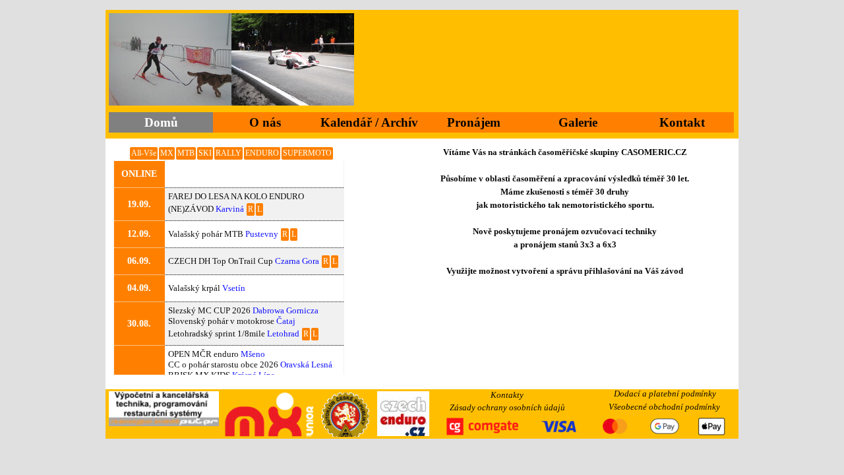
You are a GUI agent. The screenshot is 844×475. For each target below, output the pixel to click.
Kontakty (507, 395)
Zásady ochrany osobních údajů (507, 407)
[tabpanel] (565, 225)
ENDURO (262, 153)
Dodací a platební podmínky (665, 393)
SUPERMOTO (307, 153)
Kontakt (682, 122)
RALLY (228, 153)
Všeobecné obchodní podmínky (664, 407)
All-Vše (143, 153)
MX (166, 153)
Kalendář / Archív (369, 122)
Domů (161, 122)
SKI (205, 153)
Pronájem (473, 122)
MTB (186, 153)
